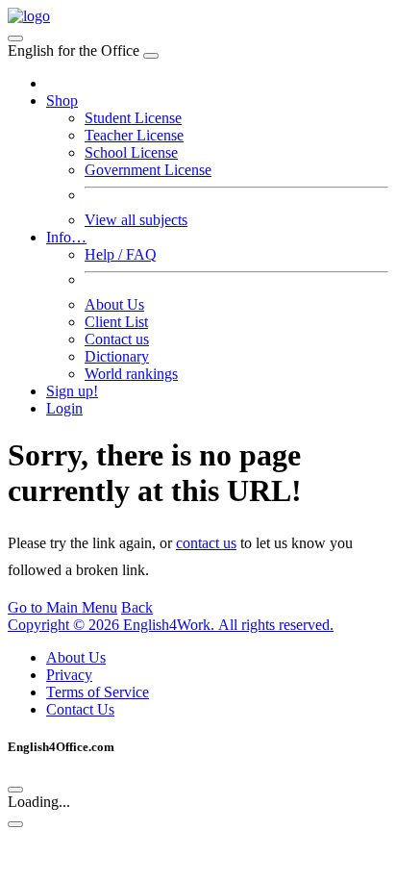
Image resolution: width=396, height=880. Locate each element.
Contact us (117, 339)
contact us (206, 543)
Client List (116, 322)
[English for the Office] (29, 16)
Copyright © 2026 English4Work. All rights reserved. (171, 624)
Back (137, 607)
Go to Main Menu (62, 607)
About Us (114, 304)
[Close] (151, 56)
